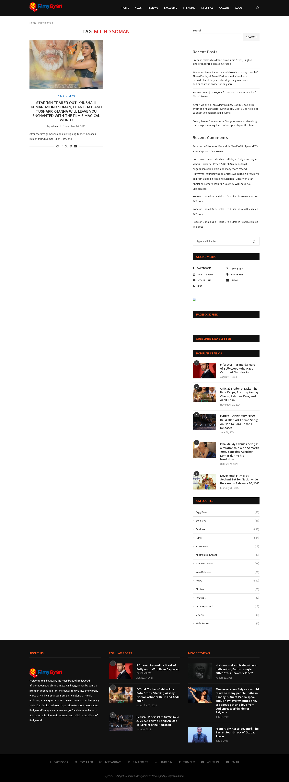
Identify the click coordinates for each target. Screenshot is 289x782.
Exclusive (170, 7)
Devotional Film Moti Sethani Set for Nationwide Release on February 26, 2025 (240, 479)
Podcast (227, 597)
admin (54, 126)
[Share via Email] (75, 146)
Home (125, 7)
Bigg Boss (227, 512)
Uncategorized (227, 606)
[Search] (258, 8)
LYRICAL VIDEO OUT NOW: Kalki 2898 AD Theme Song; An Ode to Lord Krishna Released (239, 422)
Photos (227, 589)
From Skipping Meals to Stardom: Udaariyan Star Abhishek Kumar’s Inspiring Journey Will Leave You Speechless (223, 183)
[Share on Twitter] (66, 146)
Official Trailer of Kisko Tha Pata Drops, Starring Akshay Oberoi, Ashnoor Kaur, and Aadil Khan (239, 394)
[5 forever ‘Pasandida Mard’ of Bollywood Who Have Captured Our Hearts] (204, 370)
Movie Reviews (227, 563)
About (239, 7)
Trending (189, 7)
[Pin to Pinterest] (71, 146)
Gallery (224, 7)
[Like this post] (57, 146)
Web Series (227, 623)
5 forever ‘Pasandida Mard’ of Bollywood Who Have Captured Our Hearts (238, 368)
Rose (196, 196)
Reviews (153, 7)
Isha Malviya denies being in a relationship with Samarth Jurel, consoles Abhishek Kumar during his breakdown (239, 451)
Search (197, 30)
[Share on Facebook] (62, 146)
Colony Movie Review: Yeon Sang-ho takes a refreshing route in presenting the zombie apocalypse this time (225, 123)
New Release (227, 572)
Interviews (227, 546)
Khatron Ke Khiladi (227, 555)
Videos (227, 615)
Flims (227, 537)
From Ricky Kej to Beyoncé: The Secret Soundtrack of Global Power (237, 732)
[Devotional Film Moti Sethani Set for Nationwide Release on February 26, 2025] (204, 481)
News (138, 7)
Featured (227, 529)
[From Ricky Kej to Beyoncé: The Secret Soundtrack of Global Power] (200, 734)
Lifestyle (207, 7)
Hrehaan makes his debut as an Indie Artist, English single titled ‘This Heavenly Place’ (222, 62)
